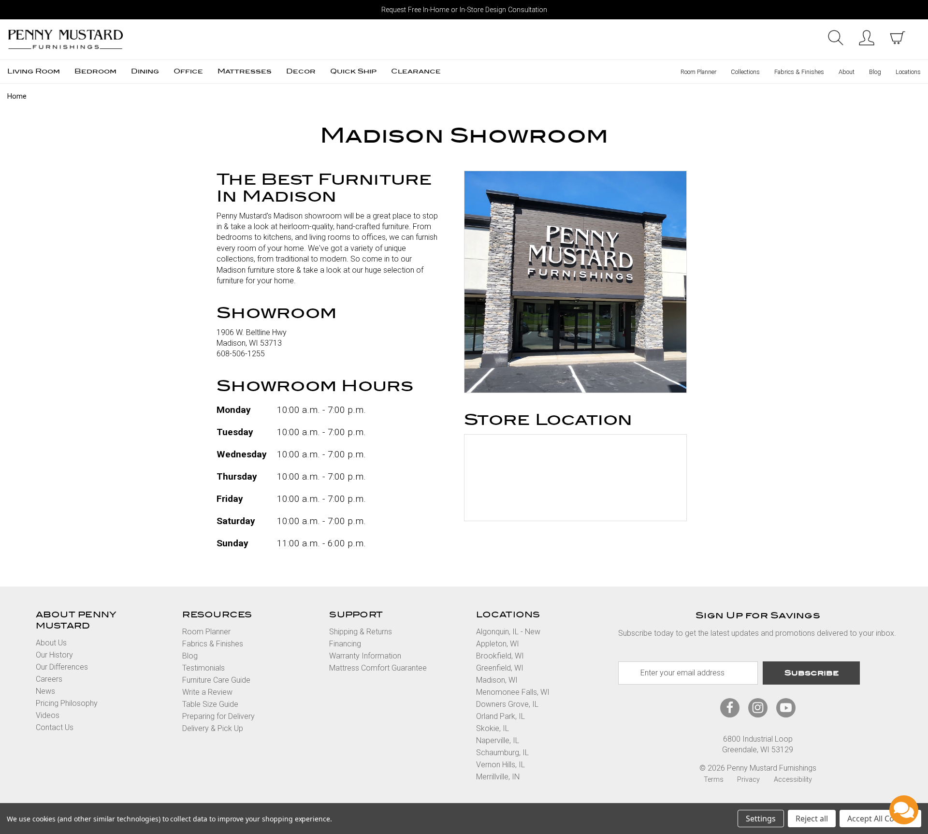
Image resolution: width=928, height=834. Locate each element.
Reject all (812, 818)
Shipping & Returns (360, 631)
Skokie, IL (492, 728)
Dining (145, 71)
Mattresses (245, 71)
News (45, 691)
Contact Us (54, 727)
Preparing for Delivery (218, 716)
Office (188, 71)
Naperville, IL (497, 740)
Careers (49, 679)
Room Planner (698, 71)
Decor (301, 71)
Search (835, 37)
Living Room (33, 71)
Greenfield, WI (499, 668)
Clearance (416, 71)
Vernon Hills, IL (500, 764)
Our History (54, 654)
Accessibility (793, 779)
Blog (875, 71)
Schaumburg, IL (502, 752)
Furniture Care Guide (216, 680)
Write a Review (207, 692)
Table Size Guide (210, 704)
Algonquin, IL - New (508, 631)
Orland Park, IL (500, 716)
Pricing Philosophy (67, 703)
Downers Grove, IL (507, 704)
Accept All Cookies (880, 818)
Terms (714, 779)
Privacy (748, 779)
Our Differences (62, 667)
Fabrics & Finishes (799, 71)
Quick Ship (353, 71)
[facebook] (730, 708)
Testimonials (203, 668)
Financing (345, 643)
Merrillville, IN (498, 776)
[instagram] (758, 708)
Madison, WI (497, 680)
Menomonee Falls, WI (513, 692)
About (847, 71)
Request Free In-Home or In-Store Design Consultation (464, 10)
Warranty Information (365, 655)
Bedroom (95, 71)
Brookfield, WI (500, 655)
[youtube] (786, 708)
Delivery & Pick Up (212, 728)
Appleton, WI (497, 643)
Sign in (866, 37)
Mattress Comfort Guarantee (378, 668)
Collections (745, 71)
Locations (908, 71)
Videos (47, 715)
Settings (761, 818)
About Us (51, 642)
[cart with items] (897, 37)
